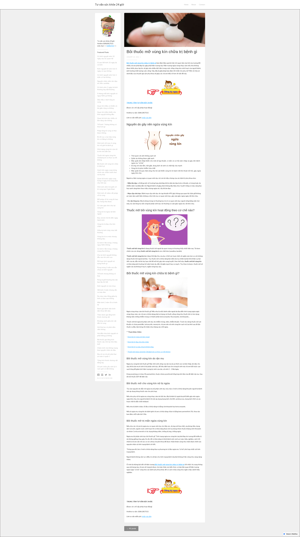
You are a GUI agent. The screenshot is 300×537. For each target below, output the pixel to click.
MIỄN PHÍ (110, 46)
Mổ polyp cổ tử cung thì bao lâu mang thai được (107, 200)
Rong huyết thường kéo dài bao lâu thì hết (107, 281)
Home (186, 5)
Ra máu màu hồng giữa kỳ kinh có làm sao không (107, 297)
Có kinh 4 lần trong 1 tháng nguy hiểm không (107, 244)
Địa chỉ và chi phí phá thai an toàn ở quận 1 (106, 355)
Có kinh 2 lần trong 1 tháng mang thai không (107, 250)
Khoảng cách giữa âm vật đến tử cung (106, 322)
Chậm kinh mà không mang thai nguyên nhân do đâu (107, 349)
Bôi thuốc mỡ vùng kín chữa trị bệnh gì (107, 165)
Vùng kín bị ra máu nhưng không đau (107, 238)
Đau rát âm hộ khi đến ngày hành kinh (107, 219)
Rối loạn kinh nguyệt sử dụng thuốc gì (106, 262)
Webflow (108, 378)
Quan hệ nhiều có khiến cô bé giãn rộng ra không (107, 107)
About (193, 5)
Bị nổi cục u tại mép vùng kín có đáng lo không (106, 138)
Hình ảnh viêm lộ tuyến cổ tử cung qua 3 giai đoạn (107, 188)
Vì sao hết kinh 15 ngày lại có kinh (107, 64)
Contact (202, 5)
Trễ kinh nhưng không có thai (106, 275)
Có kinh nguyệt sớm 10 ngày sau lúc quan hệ (105, 57)
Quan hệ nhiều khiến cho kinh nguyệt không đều (106, 113)
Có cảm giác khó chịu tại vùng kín (106, 207)
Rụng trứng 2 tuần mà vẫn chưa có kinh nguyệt (107, 269)
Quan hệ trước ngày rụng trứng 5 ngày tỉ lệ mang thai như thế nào (107, 181)
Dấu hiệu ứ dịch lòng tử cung (106, 101)
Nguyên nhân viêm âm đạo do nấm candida (107, 82)
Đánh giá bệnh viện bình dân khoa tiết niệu (106, 310)
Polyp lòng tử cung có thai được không (106, 132)
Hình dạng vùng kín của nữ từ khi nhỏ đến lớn (107, 150)
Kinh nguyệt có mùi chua (106, 286)
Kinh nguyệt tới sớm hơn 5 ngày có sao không (107, 70)
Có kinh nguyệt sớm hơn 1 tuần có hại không (107, 76)
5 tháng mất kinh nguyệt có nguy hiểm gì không (107, 95)
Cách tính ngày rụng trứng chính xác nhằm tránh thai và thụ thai (107, 172)
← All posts (131, 528)
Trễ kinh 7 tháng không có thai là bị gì (107, 126)
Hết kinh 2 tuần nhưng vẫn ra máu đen (107, 291)
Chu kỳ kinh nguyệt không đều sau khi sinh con (106, 256)
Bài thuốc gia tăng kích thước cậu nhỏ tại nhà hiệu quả (107, 342)
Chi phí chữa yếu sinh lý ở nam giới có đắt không (107, 368)
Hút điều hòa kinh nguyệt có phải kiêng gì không (107, 334)
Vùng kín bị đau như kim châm (106, 225)
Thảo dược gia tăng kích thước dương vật (106, 316)
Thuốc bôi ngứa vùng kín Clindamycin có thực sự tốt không (107, 157)
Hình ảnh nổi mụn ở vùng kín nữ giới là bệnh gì (106, 144)
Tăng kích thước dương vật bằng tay (107, 361)
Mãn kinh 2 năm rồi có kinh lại (107, 303)
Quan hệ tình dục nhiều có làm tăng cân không (107, 119)
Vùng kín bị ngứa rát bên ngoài (106, 213)
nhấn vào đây (147, 118)
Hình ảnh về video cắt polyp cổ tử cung (107, 194)
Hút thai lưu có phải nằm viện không (106, 328)
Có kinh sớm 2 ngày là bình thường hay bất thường (107, 88)
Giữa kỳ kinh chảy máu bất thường (107, 231)
